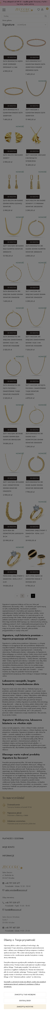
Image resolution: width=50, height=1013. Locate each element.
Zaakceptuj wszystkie (25, 1007)
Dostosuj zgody (25, 1001)
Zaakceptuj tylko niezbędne (25, 995)
